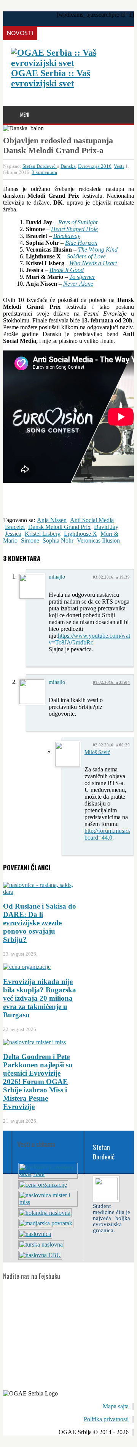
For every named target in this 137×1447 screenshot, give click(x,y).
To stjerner (82, 277)
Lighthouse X (80, 533)
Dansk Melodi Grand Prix (59, 527)
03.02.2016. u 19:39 (111, 577)
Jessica (13, 533)
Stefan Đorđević (39, 166)
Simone (30, 540)
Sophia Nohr (58, 540)
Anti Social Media (92, 520)
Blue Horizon (81, 242)
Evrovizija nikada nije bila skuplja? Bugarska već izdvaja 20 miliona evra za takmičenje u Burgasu (39, 998)
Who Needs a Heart (93, 263)
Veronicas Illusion (98, 540)
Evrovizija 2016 (95, 166)
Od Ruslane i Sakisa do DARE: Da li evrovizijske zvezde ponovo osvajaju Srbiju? (39, 922)
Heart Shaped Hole (74, 229)
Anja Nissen (52, 520)
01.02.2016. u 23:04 (111, 682)
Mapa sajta (116, 1406)
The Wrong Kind (98, 249)
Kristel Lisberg (43, 533)
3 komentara (44, 172)
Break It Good (66, 270)
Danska (68, 166)
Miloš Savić (97, 752)
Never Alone (78, 283)
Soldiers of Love (86, 256)
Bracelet (15, 527)
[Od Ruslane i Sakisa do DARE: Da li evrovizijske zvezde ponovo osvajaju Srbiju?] (47, 1174)
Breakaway (66, 236)
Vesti (119, 166)
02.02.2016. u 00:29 (111, 745)
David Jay (106, 527)
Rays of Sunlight (77, 222)
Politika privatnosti (106, 1419)
